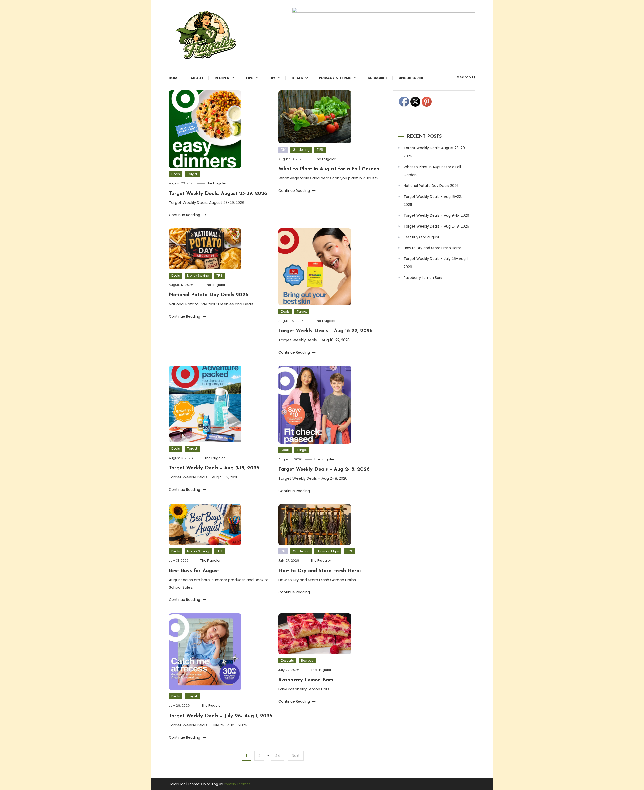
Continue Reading (185, 214)
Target (192, 174)
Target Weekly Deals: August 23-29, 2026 (218, 193)
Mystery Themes (237, 784)
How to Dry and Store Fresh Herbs (320, 570)
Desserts (287, 660)
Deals (297, 77)
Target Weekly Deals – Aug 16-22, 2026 (325, 330)
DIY (272, 77)
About (197, 77)
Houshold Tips (328, 551)
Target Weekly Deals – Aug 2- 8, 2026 (324, 469)
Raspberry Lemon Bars (305, 680)
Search (464, 77)
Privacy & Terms (335, 77)
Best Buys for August (194, 570)
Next (296, 755)
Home (174, 77)
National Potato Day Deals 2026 (208, 294)
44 (277, 755)
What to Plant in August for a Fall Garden (328, 169)
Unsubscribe (411, 77)
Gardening (301, 149)
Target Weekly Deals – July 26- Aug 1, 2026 (220, 716)
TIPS (249, 77)
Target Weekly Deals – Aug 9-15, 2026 (214, 468)
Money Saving (198, 275)
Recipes (222, 77)
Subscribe (378, 77)
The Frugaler (216, 183)
